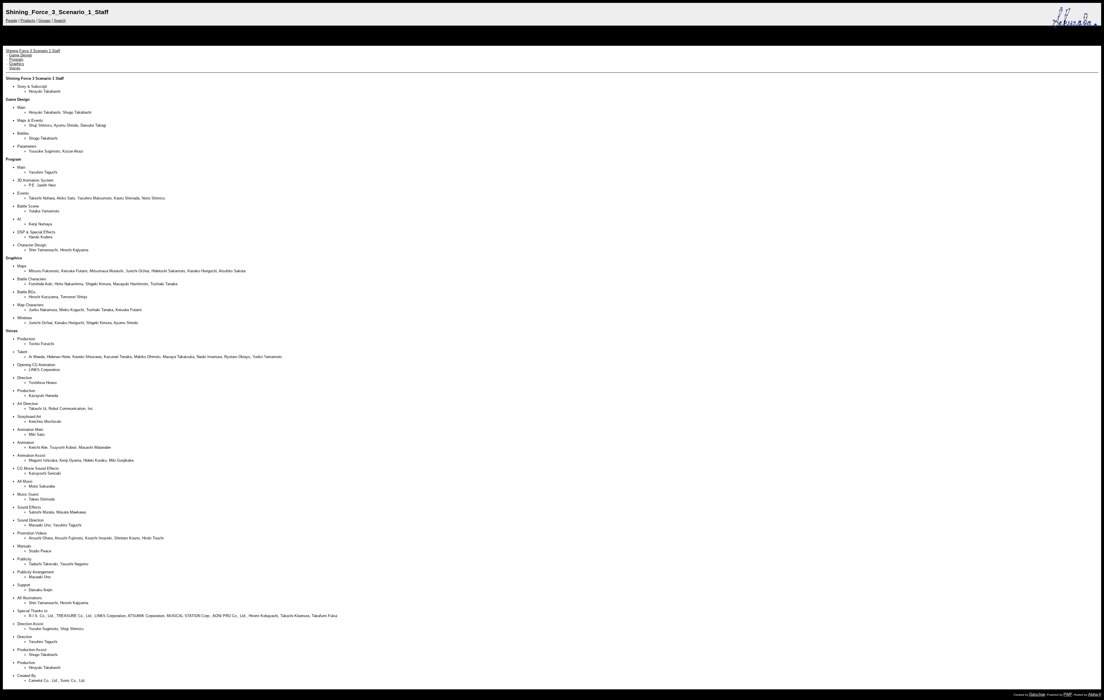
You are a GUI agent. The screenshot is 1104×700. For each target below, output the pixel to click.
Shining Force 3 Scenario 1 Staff (33, 51)
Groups (45, 20)
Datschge (1037, 694)
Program (16, 59)
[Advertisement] (981, 34)
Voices (14, 68)
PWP (1067, 694)
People (11, 20)
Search (60, 20)
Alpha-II (1094, 694)
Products (27, 20)
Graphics (16, 64)
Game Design (20, 55)
